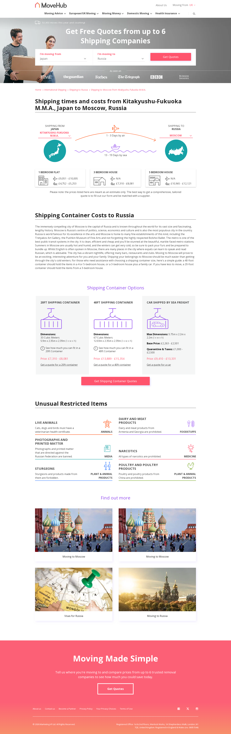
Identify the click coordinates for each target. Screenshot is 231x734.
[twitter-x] (187, 709)
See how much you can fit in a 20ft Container (61, 349)
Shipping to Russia (78, 89)
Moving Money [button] (111, 13)
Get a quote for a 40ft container (112, 364)
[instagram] (196, 709)
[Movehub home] (51, 5)
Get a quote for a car (159, 364)
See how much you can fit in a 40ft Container (114, 349)
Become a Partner (67, 708)
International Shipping (55, 89)
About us (37, 708)
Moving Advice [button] (53, 13)
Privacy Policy (86, 708)
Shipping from (55, 127)
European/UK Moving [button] (82, 13)
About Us (161, 5)
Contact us (50, 708)
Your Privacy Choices (106, 708)
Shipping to (176, 127)
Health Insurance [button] (166, 13)
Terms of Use (126, 708)
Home (38, 89)
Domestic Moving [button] (138, 13)
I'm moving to (106, 54)
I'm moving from (50, 54)
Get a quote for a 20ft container (59, 364)
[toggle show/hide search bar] (191, 13)
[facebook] (178, 709)
